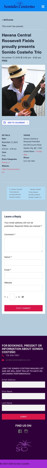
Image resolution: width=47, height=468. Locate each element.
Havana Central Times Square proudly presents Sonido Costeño (15, 193)
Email (7, 270)
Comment (9, 234)
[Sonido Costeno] (19, 5)
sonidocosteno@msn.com (18, 360)
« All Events (7, 19)
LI (9, 162)
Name (8, 257)
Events (4, 162)
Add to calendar (16, 122)
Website (8, 282)
